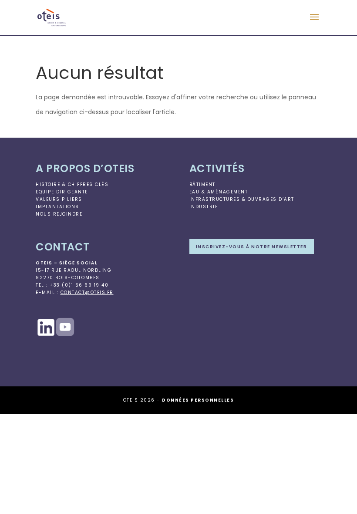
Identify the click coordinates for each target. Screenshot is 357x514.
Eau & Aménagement (218, 192)
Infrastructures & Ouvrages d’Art (241, 199)
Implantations (57, 206)
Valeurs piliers (59, 199)
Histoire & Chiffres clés (72, 184)
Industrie (203, 206)
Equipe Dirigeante (62, 192)
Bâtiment (202, 184)
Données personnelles (198, 400)
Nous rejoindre (59, 214)
